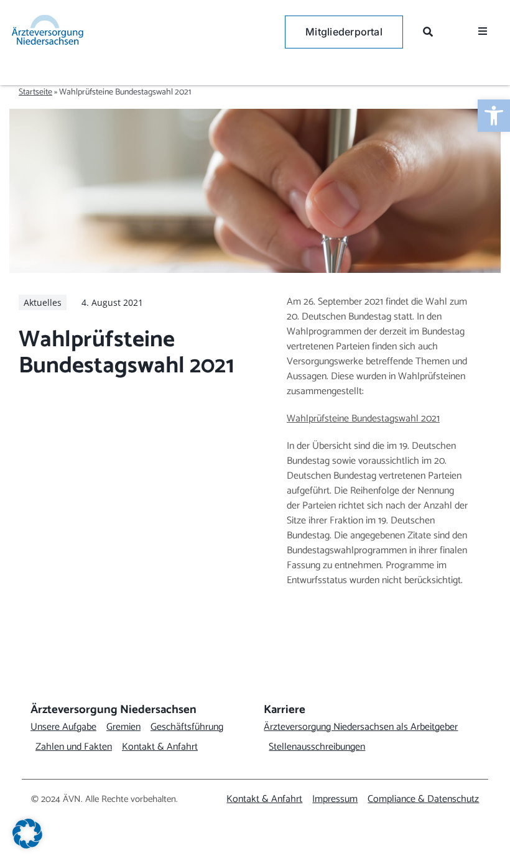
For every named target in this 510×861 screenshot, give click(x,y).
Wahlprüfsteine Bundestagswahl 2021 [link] (363, 418)
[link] (494, 115)
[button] (27, 833)
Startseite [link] (35, 92)
